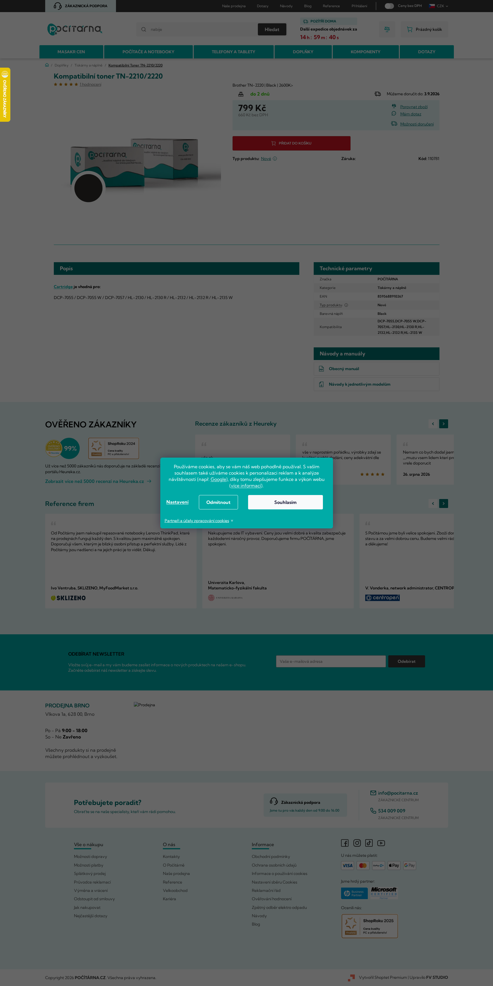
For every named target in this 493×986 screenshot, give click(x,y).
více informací (246, 485)
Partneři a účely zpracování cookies (197, 520)
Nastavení (177, 502)
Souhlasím (285, 502)
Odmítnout (218, 502)
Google (218, 479)
